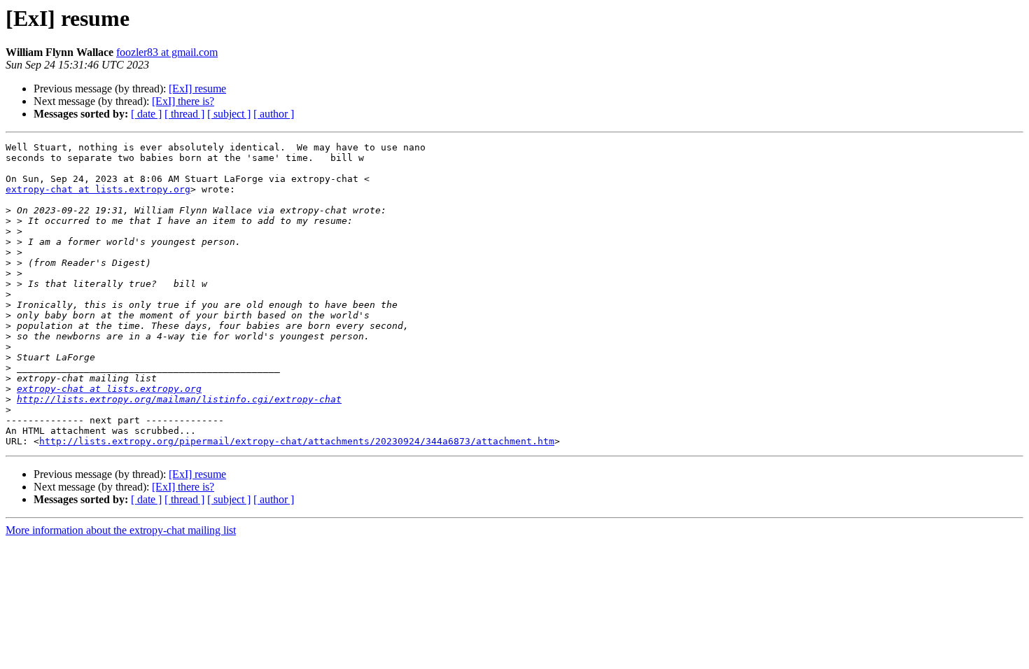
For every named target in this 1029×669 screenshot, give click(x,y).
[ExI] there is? (183, 101)
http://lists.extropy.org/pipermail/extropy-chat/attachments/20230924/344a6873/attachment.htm (296, 441)
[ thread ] (184, 114)
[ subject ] (229, 114)
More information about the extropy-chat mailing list (121, 530)
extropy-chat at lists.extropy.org (98, 189)
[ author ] (273, 114)
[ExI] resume (197, 88)
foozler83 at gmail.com (167, 52)
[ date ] (146, 114)
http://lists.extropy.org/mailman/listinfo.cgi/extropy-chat (179, 399)
